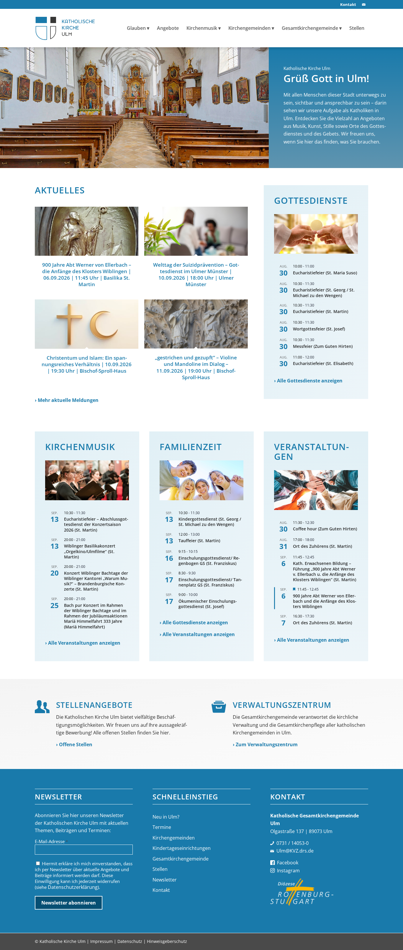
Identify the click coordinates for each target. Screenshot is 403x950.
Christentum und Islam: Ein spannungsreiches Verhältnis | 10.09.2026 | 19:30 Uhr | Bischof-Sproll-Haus (87, 364)
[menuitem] (346, 4)
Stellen (160, 869)
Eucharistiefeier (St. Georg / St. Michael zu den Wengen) (324, 292)
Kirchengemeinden (174, 838)
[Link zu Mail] (363, 4)
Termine (162, 827)
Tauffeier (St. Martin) (199, 540)
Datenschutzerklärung (73, 887)
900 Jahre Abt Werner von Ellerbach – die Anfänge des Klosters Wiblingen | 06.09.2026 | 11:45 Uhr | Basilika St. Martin (86, 274)
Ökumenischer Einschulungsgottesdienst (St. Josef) (207, 603)
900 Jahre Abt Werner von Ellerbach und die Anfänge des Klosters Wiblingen (324, 601)
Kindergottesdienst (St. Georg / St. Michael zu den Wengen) (209, 521)
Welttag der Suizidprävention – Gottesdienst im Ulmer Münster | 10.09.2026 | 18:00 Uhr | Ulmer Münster (196, 274)
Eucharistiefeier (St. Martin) (320, 311)
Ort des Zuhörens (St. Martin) (322, 546)
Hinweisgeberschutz (167, 941)
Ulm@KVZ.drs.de (295, 851)
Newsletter (165, 879)
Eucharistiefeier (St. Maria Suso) (325, 273)
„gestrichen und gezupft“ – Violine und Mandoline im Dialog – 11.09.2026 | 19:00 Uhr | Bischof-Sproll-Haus (196, 367)
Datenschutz (129, 941)
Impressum (101, 941)
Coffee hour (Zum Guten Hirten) (325, 529)
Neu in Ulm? (166, 817)
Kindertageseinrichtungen (182, 848)
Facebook (287, 862)
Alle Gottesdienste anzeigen (310, 380)
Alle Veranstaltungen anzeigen (84, 643)
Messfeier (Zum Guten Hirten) (323, 346)
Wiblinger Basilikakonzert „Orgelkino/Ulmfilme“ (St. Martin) (89, 551)
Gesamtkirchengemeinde (181, 859)
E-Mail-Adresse (51, 841)
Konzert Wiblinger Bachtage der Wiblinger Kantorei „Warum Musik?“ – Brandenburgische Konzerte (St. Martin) (96, 581)
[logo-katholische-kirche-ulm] (65, 28)
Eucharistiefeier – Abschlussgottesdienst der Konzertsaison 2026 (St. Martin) (96, 524)
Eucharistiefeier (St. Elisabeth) (323, 363)
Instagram (288, 870)
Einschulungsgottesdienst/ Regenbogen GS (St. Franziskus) (209, 560)
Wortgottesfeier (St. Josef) (319, 329)
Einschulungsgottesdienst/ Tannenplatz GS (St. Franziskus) (210, 582)
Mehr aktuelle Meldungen (68, 400)
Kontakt (161, 890)
